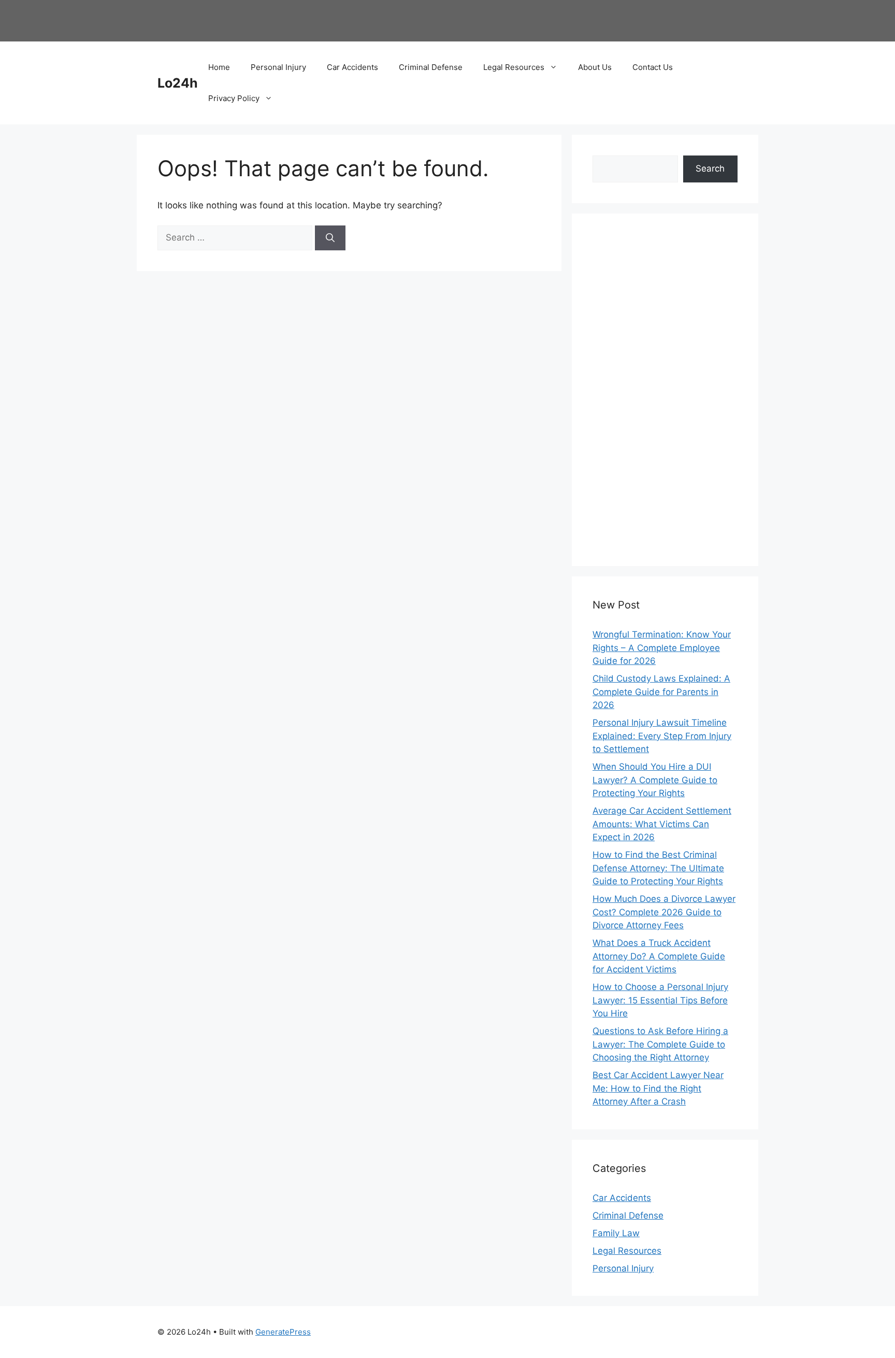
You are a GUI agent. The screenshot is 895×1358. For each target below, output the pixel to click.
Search (710, 168)
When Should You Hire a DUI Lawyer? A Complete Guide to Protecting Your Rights (655, 779)
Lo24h (177, 83)
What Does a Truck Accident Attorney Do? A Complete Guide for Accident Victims (659, 956)
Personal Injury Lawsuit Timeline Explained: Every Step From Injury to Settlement (662, 735)
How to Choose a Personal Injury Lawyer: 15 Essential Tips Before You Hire (660, 1000)
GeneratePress (283, 1332)
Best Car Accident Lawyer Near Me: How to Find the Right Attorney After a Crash (658, 1088)
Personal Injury (278, 67)
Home (219, 67)
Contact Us (652, 67)
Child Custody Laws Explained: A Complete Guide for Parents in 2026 (661, 691)
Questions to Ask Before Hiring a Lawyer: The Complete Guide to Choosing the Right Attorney (660, 1044)
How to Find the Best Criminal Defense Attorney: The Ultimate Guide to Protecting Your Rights (658, 868)
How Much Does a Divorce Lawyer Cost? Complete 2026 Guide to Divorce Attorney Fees (664, 912)
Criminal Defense (431, 67)
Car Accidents (352, 67)
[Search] (330, 237)
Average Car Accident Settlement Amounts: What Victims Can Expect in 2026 (662, 823)
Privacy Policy (233, 98)
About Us (595, 67)
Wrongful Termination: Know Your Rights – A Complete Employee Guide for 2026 (662, 647)
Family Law (616, 1233)
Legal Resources (513, 67)
